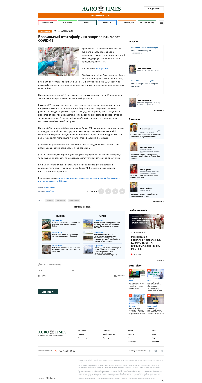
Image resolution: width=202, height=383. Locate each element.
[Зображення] (44, 275)
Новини (130, 330)
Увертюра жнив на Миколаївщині (144, 48)
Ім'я (40, 270)
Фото (154, 330)
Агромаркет (47, 23)
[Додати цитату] (40, 275)
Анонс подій (132, 341)
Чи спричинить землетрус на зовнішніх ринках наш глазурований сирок (145, 136)
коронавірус (61, 200)
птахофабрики (74, 200)
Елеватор (107, 23)
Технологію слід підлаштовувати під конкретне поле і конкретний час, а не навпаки (145, 157)
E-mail (72, 270)
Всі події (159, 260)
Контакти (155, 341)
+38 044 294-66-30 (67, 351)
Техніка (87, 23)
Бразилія (50, 200)
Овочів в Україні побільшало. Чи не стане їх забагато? (144, 176)
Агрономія (67, 23)
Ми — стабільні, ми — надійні (142, 81)
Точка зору (131, 338)
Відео (154, 334)
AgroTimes (50, 191)
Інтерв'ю (131, 334)
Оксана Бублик (49, 187)
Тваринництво (127, 23)
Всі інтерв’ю (158, 110)
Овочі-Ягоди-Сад (147, 23)
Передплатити (154, 9)
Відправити (48, 291)
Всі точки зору (157, 201)
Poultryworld (102, 68)
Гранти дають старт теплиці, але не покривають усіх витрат (144, 195)
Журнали (155, 338)
